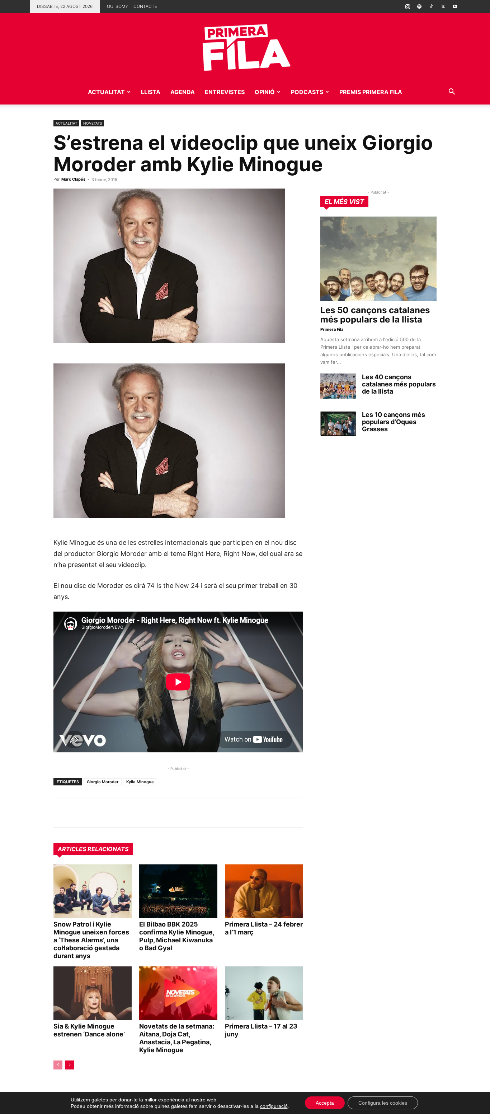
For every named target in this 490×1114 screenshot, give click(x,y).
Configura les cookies (382, 1103)
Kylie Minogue (140, 781)
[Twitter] (443, 6)
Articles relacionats (93, 849)
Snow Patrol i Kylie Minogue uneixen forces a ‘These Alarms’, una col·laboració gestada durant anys (91, 940)
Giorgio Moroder (102, 781)
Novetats (92, 123)
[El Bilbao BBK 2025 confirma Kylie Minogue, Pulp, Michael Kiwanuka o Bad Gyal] (178, 891)
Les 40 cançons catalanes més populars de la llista (399, 384)
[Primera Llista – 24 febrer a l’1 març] (264, 891)
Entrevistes (225, 92)
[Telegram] (77, 813)
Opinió (265, 92)
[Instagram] (407, 6)
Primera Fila (331, 329)
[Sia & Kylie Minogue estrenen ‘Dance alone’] (92, 993)
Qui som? (117, 6)
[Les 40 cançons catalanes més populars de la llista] (338, 386)
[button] (451, 92)
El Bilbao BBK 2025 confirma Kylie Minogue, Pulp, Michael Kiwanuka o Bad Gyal (176, 936)
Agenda (182, 92)
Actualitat (106, 92)
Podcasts (307, 92)
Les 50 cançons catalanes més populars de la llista (375, 315)
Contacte (145, 6)
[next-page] (69, 1064)
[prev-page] (57, 1064)
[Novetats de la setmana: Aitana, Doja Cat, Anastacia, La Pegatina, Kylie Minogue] (178, 993)
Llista (150, 92)
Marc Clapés (73, 179)
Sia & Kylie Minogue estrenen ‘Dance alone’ (89, 1030)
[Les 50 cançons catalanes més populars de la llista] (378, 259)
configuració (274, 1106)
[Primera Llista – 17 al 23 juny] (264, 993)
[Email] (126, 813)
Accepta (325, 1103)
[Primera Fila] (245, 46)
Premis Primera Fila (370, 92)
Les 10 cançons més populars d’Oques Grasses (393, 422)
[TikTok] (431, 6)
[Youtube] (454, 6)
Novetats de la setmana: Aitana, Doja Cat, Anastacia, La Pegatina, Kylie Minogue (176, 1038)
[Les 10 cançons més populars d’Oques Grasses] (338, 423)
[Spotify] (419, 6)
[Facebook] (110, 813)
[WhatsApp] (60, 813)
